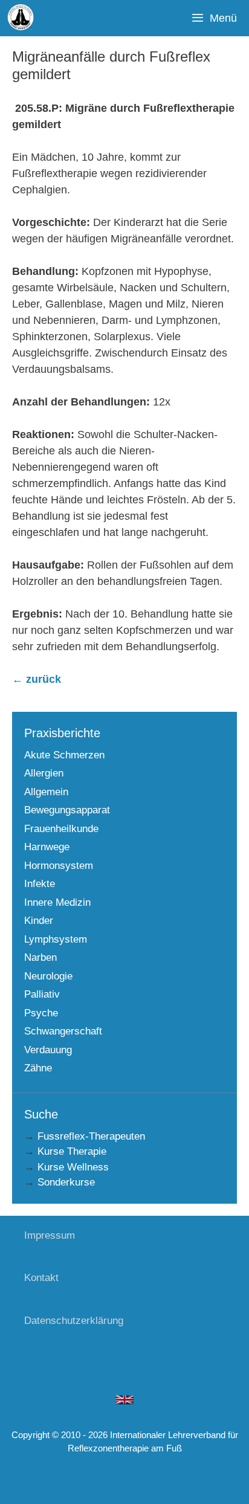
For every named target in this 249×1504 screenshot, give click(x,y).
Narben (40, 957)
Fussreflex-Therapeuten (91, 1136)
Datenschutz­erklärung (73, 1320)
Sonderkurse (66, 1182)
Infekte (39, 883)
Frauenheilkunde (61, 828)
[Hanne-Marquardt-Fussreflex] (21, 18)
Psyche (41, 1013)
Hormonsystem (58, 865)
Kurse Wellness (73, 1167)
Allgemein (46, 792)
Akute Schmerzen (64, 755)
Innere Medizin (57, 902)
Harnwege (47, 847)
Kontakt (41, 1277)
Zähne (38, 1068)
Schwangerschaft (63, 1031)
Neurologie (48, 976)
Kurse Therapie (71, 1151)
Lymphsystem (55, 939)
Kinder (38, 920)
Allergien (43, 773)
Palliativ (42, 994)
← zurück (36, 679)
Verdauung (48, 1050)
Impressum (49, 1235)
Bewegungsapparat (67, 810)
